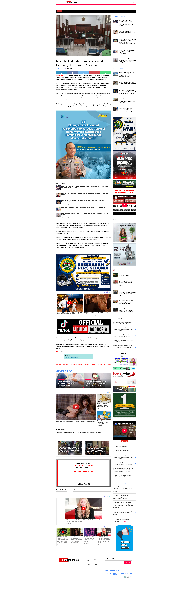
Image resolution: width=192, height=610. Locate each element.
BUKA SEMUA (107, 371)
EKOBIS (98, 6)
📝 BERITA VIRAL (118, 68)
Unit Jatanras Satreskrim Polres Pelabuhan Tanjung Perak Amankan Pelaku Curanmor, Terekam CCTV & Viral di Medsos (69, 449)
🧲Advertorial (117, 270)
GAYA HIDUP (90, 6)
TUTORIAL (95, 564)
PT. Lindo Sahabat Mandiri (98, 585)
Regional (64, 58)
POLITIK (75, 6)
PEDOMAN (95, 562)
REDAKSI (88, 567)
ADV (118, 6)
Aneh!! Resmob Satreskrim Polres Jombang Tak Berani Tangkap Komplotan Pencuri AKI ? (70, 383)
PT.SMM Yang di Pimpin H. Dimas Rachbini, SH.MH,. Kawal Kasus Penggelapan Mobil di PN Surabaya (95, 450)
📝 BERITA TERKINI (119, 16)
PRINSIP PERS (95, 559)
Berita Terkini (88, 377)
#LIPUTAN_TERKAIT (64, 371)
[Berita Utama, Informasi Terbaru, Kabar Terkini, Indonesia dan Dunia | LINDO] (71, 3)
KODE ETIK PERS (88, 560)
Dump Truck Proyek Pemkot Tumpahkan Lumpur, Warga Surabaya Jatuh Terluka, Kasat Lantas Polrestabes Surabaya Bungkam (84, 187)
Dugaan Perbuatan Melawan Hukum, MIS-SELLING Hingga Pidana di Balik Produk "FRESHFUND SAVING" (84, 214)
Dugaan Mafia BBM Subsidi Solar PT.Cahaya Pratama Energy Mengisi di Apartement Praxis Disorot (127, 83)
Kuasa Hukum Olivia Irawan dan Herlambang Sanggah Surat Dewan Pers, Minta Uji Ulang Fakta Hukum (84, 194)
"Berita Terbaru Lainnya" (72, 357)
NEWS (60, 6)
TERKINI (67, 6)
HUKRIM (82, 6)
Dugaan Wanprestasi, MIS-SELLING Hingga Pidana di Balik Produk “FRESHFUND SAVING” (83, 207)
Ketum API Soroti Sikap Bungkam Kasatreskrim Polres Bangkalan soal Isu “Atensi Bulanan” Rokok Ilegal (127, 92)
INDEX (112, 6)
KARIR (88, 564)
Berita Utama (71, 58)
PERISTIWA (105, 6)
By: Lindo (58, 68)
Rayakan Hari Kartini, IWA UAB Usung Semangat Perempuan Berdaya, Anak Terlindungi (126, 302)
